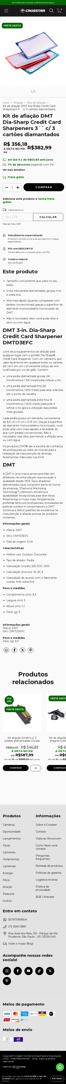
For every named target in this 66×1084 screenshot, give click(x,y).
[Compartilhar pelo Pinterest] (30, 651)
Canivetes (9, 852)
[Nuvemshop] (14, 1068)
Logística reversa (46, 879)
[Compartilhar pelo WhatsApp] (6, 650)
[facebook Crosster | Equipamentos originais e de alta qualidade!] (18, 971)
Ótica (6, 880)
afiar (44, 495)
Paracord (8, 894)
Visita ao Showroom (48, 838)
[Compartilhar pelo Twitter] (23, 651)
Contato (41, 831)
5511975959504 (17, 919)
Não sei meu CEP (12, 224)
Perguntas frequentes (43, 857)
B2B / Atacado (45, 896)
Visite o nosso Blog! (20, 943)
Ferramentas (11, 859)
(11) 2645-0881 (17, 926)
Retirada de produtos (49, 865)
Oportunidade (12, 831)
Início (6, 102)
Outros (7, 900)
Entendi (57, 1078)
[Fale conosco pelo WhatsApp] (60, 1067)
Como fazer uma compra (46, 847)
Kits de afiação (36, 102)
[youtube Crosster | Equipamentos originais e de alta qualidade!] (28, 971)
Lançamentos (12, 838)
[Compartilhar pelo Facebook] (15, 651)
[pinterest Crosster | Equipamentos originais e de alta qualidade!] (7, 981)
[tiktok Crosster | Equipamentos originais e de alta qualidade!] (39, 971)
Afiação (18, 102)
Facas (6, 845)
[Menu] (6, 11)
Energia (8, 873)
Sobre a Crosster (46, 824)
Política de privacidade (43, 888)
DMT (8, 473)
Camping (8, 824)
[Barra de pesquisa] (51, 11)
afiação (27, 514)
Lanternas (9, 866)
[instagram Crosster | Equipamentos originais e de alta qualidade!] (7, 971)
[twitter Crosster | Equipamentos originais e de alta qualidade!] (50, 971)
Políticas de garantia (48, 872)
